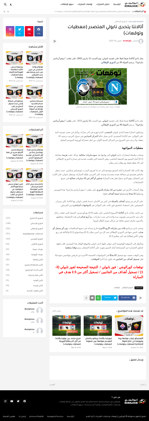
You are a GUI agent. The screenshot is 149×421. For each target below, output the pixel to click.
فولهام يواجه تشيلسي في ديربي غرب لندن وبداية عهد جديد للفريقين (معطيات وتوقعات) (34, 72)
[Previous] (8, 11)
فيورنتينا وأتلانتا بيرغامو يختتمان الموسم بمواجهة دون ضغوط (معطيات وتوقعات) (98, 341)
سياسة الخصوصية (55, 417)
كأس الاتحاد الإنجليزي (24, 270)
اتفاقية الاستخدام (36, 417)
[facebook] (24, 401)
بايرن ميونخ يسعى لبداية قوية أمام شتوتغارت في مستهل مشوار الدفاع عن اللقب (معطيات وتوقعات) (14, 191)
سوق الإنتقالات (66, 4)
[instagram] (5, 401)
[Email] (92, 298)
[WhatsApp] (98, 298)
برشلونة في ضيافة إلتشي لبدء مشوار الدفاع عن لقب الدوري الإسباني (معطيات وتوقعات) (14, 106)
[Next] (4, 11)
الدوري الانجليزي (24, 218)
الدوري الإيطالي (121, 22)
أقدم (53, 385)
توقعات (117, 288)
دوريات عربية (24, 250)
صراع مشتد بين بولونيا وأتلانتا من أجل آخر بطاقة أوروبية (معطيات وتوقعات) (68, 341)
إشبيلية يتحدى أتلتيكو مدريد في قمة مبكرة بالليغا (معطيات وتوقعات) (14, 154)
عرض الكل (56, 311)
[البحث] (5, 4)
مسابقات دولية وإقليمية (24, 234)
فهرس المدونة (9, 417)
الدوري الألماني (24, 244)
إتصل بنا (22, 417)
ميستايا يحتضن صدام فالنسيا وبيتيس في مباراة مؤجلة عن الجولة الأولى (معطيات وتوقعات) (93, 12)
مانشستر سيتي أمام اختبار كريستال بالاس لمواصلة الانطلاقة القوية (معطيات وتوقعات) (34, 189)
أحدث (142, 385)
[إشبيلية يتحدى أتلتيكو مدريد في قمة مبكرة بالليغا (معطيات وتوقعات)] (14, 140)
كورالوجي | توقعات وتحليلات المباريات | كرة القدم (105, 417)
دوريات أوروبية (24, 255)
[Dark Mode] (11, 4)
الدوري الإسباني (24, 224)
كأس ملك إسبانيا (24, 275)
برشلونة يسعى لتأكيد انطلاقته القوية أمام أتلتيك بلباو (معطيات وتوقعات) (16, 72)
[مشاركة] (54, 41)
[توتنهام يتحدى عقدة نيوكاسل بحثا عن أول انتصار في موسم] (34, 140)
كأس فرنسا (24, 286)
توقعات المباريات (85, 4)
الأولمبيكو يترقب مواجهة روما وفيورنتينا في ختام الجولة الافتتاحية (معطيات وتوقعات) (130, 341)
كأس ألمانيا (24, 281)
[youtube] (11, 401)
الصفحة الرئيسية (136, 22)
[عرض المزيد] (86, 298)
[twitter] (18, 401)
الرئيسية (116, 4)
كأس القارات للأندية (24, 291)
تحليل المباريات (102, 4)
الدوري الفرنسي (24, 239)
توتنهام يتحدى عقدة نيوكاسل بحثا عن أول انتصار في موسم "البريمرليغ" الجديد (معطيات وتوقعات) (34, 155)
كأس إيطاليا (24, 260)
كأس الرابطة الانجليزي (24, 265)
